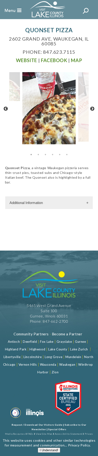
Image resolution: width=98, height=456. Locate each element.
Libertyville (12, 357)
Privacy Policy (79, 445)
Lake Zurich (79, 349)
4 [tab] (52, 154)
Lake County (57, 349)
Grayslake (64, 341)
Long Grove (53, 357)
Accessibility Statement (68, 433)
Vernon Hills (28, 364)
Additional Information (26, 203)
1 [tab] (31, 154)
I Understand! (49, 450)
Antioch (14, 341)
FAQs (30, 433)
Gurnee (80, 341)
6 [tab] (66, 154)
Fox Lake (47, 341)
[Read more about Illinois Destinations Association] (68, 419)
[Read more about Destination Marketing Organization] (16, 419)
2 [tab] (38, 154)
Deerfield (30, 341)
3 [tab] (45, 154)
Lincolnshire (33, 357)
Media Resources (15, 433)
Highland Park (16, 349)
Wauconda (48, 364)
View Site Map (44, 433)
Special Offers (57, 429)
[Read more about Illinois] (34, 419)
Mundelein (73, 357)
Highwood (37, 349)
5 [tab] (59, 154)
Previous (5, 109)
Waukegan (67, 364)
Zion (55, 372)
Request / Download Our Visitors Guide (37, 424)
